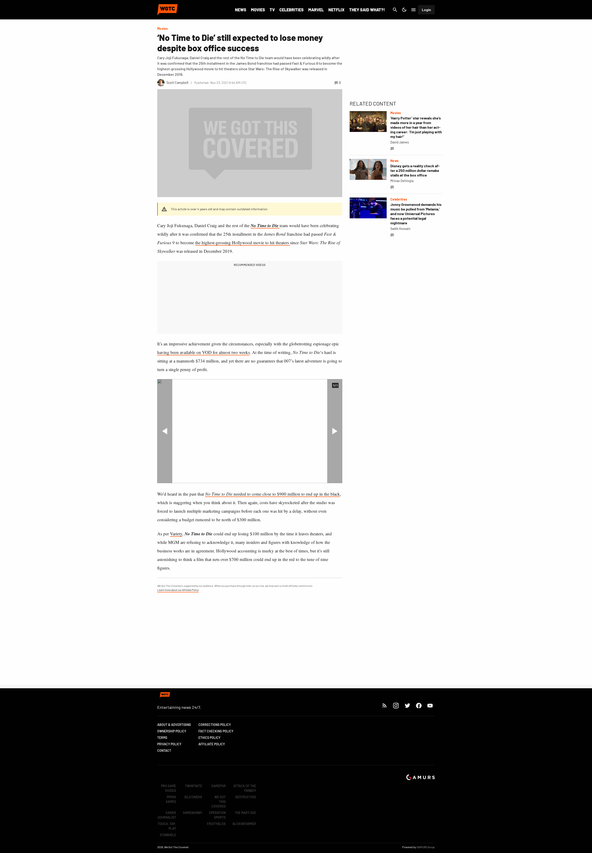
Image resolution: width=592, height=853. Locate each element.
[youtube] (430, 705)
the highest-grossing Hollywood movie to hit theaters (242, 242)
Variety (176, 533)
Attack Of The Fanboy (244, 788)
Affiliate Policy (211, 744)
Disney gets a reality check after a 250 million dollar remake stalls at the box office (415, 170)
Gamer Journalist (166, 815)
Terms (162, 738)
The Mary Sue (245, 813)
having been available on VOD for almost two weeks (203, 352)
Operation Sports (217, 815)
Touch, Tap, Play (167, 826)
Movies (258, 9)
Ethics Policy (209, 738)
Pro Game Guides (168, 788)
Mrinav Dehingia (401, 181)
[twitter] (407, 705)
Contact (164, 750)
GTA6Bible (168, 835)
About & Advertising (174, 725)
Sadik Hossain (400, 229)
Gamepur (218, 786)
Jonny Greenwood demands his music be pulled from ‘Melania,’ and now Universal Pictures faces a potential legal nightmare (415, 213)
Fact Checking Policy (215, 731)
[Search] (395, 9)
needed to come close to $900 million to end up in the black (272, 494)
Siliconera (193, 797)
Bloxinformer (244, 824)
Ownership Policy (171, 731)
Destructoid (245, 797)
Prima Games (171, 799)
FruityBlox (216, 824)
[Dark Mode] (404, 9)
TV (272, 9)
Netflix (336, 9)
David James (399, 142)
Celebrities (291, 9)
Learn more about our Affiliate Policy (178, 589)
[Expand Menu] (413, 9)
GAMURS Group (426, 847)
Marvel (316, 9)
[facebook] (418, 705)
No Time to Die (265, 225)
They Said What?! (367, 9)
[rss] (384, 705)
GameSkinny (192, 813)
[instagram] (396, 705)
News (240, 9)
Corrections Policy (214, 725)
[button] (164, 431)
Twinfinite (193, 786)
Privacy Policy (169, 744)
